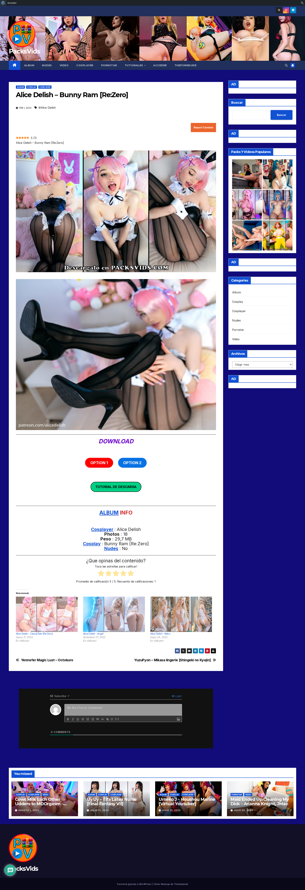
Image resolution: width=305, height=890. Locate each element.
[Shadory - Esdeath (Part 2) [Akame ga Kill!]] (277, 205)
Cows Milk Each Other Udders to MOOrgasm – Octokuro (39, 804)
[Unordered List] (92, 719)
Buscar (237, 103)
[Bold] (67, 719)
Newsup (165, 884)
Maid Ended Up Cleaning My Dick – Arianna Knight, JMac (260, 801)
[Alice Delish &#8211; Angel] (115, 614)
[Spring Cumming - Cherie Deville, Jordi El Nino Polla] (247, 174)
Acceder (160, 65)
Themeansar (181, 884)
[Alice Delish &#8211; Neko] (182, 614)
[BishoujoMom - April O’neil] (277, 235)
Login (178, 695)
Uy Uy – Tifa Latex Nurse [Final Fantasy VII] (112, 801)
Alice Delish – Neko (160, 633)
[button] (286, 65)
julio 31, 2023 (99, 810)
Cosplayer (84, 65)
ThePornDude (186, 65)
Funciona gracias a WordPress (134, 884)
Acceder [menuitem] (12, 2)
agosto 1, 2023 (28, 810)
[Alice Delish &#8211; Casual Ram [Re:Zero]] (48, 614)
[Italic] (72, 719)
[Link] (107, 719)
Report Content (203, 127)
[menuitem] (3, 3)
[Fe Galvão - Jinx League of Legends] (277, 174)
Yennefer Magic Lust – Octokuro (47, 660)
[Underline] (77, 719)
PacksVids (24, 51)
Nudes (47, 65)
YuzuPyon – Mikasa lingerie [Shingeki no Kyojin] (172, 660)
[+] (117, 719)
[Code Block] (102, 719)
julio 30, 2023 (243, 810)
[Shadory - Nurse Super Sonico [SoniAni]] (247, 205)
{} (112, 719)
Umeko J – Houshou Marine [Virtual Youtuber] (187, 801)
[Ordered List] (87, 719)
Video (64, 65)
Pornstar (109, 65)
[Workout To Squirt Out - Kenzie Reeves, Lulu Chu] (247, 235)
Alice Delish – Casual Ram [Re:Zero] (34, 633)
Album (29, 65)
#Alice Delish (47, 107)
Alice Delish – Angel (93, 633)
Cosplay (31, 87)
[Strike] (82, 719)
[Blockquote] (97, 719)
